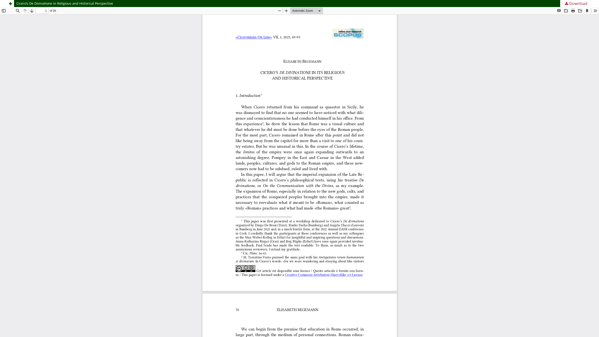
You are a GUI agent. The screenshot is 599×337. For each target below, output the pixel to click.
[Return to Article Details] (10, 3)
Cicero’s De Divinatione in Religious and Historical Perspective (64, 3)
